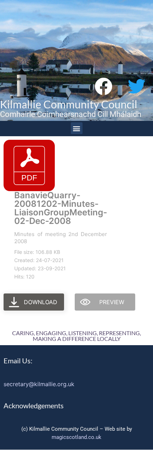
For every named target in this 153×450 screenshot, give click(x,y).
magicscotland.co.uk (76, 437)
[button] (77, 128)
